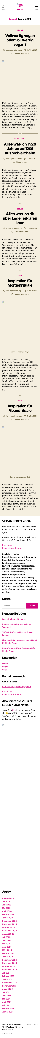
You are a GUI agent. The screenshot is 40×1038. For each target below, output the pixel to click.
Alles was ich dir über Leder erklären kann (20, 218)
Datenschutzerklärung (12, 548)
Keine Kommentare (22, 53)
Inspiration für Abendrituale (20, 408)
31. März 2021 (32, 50)
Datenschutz (7, 1033)
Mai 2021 (6, 999)
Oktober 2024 (8, 966)
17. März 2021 (32, 228)
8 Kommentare (21, 162)
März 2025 (7, 950)
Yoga (23, 139)
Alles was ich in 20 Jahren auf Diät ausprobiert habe (20, 148)
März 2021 (7, 1005)
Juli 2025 (6, 937)
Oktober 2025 (8, 927)
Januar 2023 (7, 979)
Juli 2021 (6, 992)
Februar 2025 (8, 953)
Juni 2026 (6, 905)
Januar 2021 (7, 1012)
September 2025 (9, 931)
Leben (5, 663)
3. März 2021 (32, 416)
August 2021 (8, 989)
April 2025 (7, 947)
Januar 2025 (7, 957)
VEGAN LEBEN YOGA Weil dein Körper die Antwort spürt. (12, 1027)
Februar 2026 (8, 914)
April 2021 (6, 1002)
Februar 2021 (8, 1008)
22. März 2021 (32, 159)
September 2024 (9, 969)
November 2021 (9, 986)
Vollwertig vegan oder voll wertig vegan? (20, 40)
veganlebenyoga (15, 50)
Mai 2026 (6, 908)
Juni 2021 (6, 995)
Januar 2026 (7, 918)
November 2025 (9, 924)
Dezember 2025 (9, 921)
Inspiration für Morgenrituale (20, 283)
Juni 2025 (6, 940)
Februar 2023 (8, 976)
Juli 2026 (6, 901)
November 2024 (9, 963)
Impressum (7, 545)
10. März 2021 (32, 291)
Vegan (20, 30)
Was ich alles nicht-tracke (14, 619)
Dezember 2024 (9, 960)
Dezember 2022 (9, 982)
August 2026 (8, 898)
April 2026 (7, 911)
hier (14, 710)
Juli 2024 (6, 973)
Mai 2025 (6, 944)
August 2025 (8, 934)
